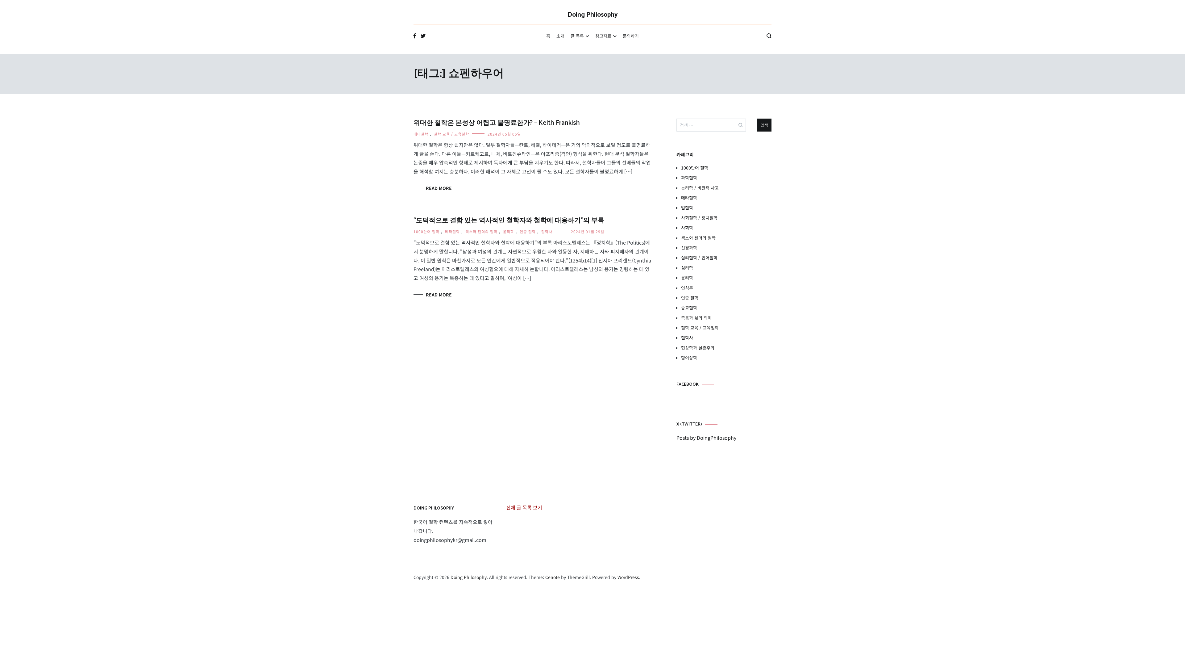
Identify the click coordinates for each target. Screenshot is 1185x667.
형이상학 (689, 357)
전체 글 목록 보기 (524, 507)
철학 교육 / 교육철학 (451, 133)
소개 (560, 36)
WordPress (628, 577)
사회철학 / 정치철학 (699, 218)
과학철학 (689, 177)
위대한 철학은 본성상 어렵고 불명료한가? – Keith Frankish (497, 123)
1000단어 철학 (426, 231)
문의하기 (631, 36)
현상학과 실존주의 (697, 348)
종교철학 (689, 307)
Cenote (552, 577)
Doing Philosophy (593, 15)
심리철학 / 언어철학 (699, 257)
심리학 (687, 268)
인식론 (687, 288)
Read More (439, 188)
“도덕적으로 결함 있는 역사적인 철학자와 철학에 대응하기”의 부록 (509, 220)
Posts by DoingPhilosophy (706, 437)
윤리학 (508, 231)
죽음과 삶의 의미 (696, 318)
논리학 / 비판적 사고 (700, 188)
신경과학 (689, 248)
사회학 (687, 227)
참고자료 (603, 36)
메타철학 (421, 133)
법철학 (687, 207)
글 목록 (577, 36)
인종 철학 (528, 231)
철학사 (546, 231)
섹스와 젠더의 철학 (481, 231)
